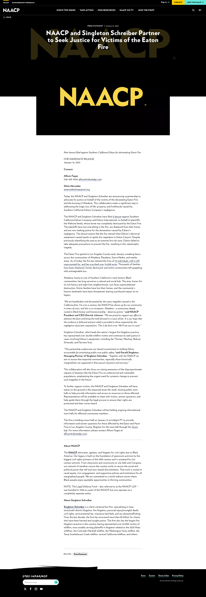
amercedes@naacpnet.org (77, 189)
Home (8, 17)
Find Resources (106, 10)
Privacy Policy (177, 575)
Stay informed (35, 576)
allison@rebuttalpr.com (90, 179)
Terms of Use (163, 575)
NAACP (6, 3)
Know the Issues (66, 10)
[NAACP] (12, 10)
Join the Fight (146, 10)
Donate (178, 2)
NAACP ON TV (127, 10)
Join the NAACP (194, 2)
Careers (152, 575)
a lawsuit (117, 216)
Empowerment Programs (23, 3)
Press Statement (80, 554)
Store (143, 575)
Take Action (87, 10)
